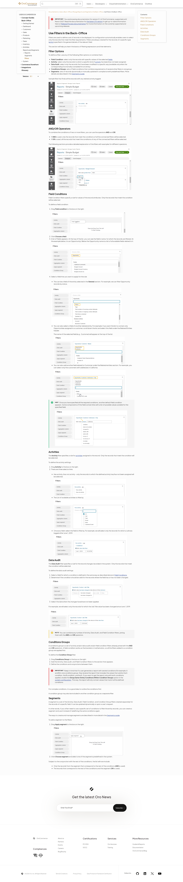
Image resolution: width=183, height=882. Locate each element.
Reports (27, 53)
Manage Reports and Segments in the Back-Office (88, 12)
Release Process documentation (73, 24)
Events (60, 845)
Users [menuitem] (89, 4)
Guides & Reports (138, 844)
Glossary (24, 70)
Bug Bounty (62, 851)
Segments (28, 55)
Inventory (26, 44)
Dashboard (27, 26)
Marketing (26, 38)
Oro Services (112, 844)
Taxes (25, 41)
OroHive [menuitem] (148, 4)
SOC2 (85, 847)
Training (110, 847)
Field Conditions (147, 25)
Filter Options (145, 18)
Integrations (26, 67)
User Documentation (27, 14)
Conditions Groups (148, 35)
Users (61, 12)
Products (26, 35)
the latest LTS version (95, 21)
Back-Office (67, 12)
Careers (61, 848)
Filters (27, 58)
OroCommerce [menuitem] (136, 4)
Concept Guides (27, 18)
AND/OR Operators (148, 21)
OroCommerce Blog (139, 851)
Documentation (53, 12)
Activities (26, 47)
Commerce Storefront (30, 64)
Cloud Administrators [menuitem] (117, 4)
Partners (61, 842)
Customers (27, 29)
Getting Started (28, 23)
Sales (25, 32)
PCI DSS (86, 844)
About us (61, 838)
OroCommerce (42, 838)
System (25, 61)
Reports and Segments (31, 50)
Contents (143, 14)
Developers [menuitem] (100, 4)
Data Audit (144, 32)
